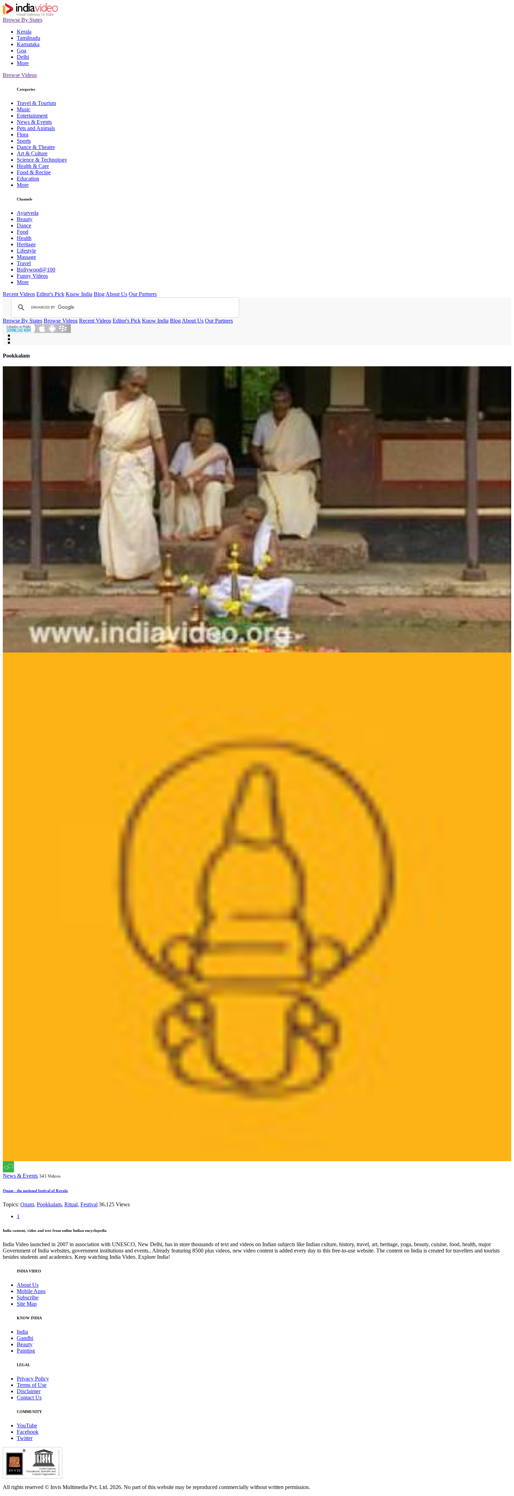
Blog (99, 294)
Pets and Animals (36, 128)
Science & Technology (42, 160)
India (22, 1332)
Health (24, 238)
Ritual (71, 1204)
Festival (89, 1204)
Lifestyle (26, 251)
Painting (26, 1351)
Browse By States (22, 20)
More (23, 63)
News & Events (34, 122)
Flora (22, 134)
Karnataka (28, 44)
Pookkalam (49, 1204)
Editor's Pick (50, 294)
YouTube (27, 1425)
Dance (24, 225)
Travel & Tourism (36, 103)
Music (23, 109)
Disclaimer (29, 1391)
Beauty (25, 219)
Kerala (24, 32)
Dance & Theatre (36, 147)
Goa (21, 51)
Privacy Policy (33, 1379)
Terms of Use (32, 1385)
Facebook (27, 1432)
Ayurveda (27, 213)
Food (22, 232)
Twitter (25, 1438)
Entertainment (32, 116)
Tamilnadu (28, 38)
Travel (24, 263)
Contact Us (29, 1397)
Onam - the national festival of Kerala (35, 1190)
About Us (116, 294)
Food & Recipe (34, 172)
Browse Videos (20, 75)
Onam (27, 1204)
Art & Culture (32, 153)
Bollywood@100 (36, 270)
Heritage (26, 244)
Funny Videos (32, 276)
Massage (26, 257)
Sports (24, 141)
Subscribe (27, 1297)
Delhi (23, 57)
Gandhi (25, 1338)
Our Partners (143, 294)
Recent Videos (19, 294)
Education (28, 179)
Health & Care (33, 166)
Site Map (27, 1304)
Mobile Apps (31, 1291)
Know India (79, 294)
